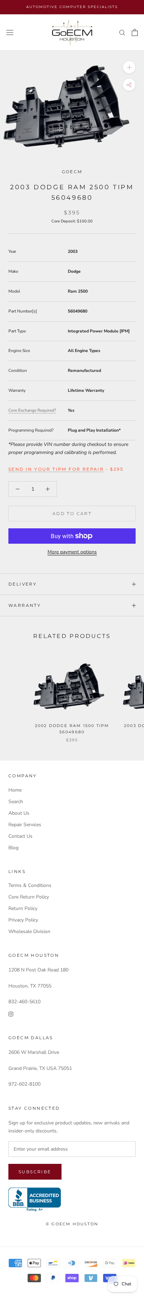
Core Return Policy (28, 897)
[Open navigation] (9, 32)
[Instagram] (10, 1014)
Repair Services (24, 824)
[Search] (122, 32)
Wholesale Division (29, 931)
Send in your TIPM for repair (56, 469)
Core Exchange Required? (32, 410)
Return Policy (22, 908)
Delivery (22, 584)
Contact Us (20, 836)
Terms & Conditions (29, 885)
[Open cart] (135, 32)
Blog (13, 847)
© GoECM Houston (72, 1223)
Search (15, 801)
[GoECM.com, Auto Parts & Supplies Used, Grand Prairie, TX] (34, 1200)
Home (15, 790)
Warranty (24, 605)
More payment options (72, 552)
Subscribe (35, 1171)
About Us (18, 813)
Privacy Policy (23, 920)
